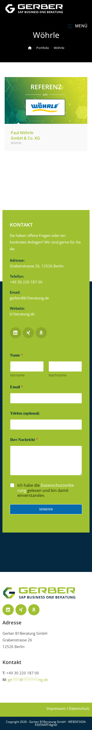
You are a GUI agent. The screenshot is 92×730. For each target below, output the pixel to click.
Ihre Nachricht (24, 439)
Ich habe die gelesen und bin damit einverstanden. (46, 490)
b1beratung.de (22, 313)
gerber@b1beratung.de (29, 297)
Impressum (56, 708)
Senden (46, 509)
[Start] (30, 48)
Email (16, 387)
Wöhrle (59, 48)
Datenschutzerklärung (46, 488)
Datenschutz (79, 708)
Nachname (57, 375)
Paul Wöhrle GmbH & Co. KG (25, 135)
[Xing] (21, 610)
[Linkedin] (8, 610)
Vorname (17, 375)
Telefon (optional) (24, 413)
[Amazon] (33, 610)
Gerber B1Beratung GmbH (47, 722)
